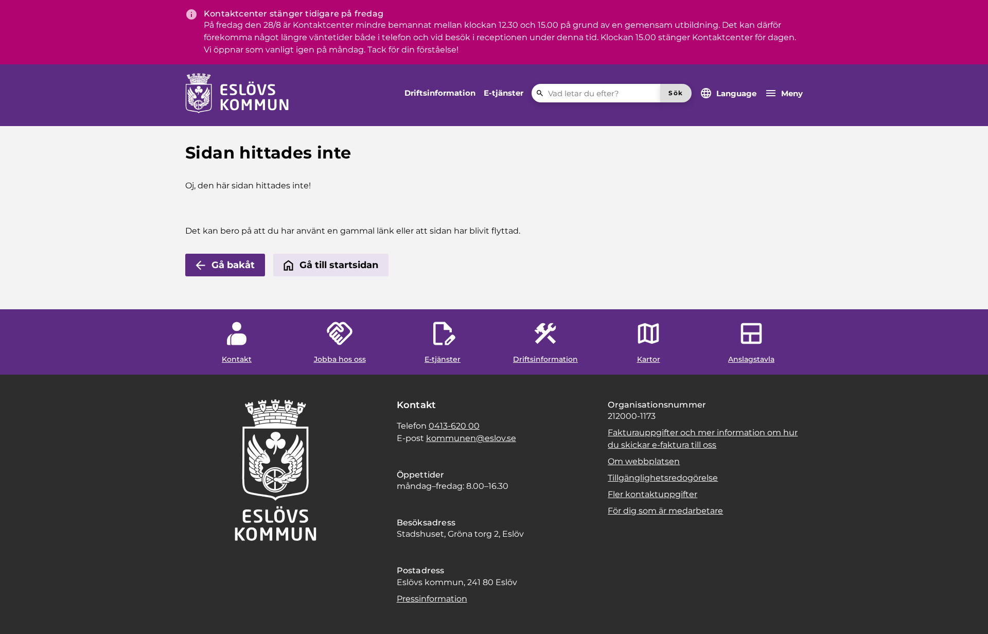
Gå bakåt (233, 265)
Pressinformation (432, 599)
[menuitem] (439, 93)
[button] (20, 613)
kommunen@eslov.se (471, 438)
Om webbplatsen (644, 461)
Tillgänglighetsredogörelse (663, 478)
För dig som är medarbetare (665, 511)
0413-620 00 (454, 426)
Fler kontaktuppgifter (652, 494)
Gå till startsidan (338, 265)
